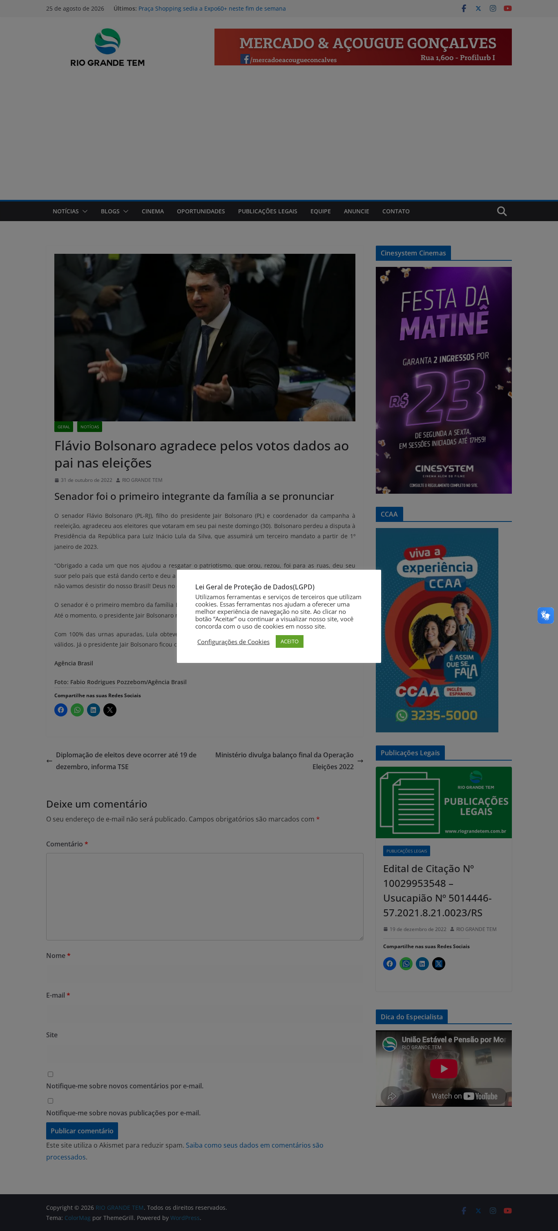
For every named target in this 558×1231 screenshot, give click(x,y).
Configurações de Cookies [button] (233, 641)
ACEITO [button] (290, 641)
